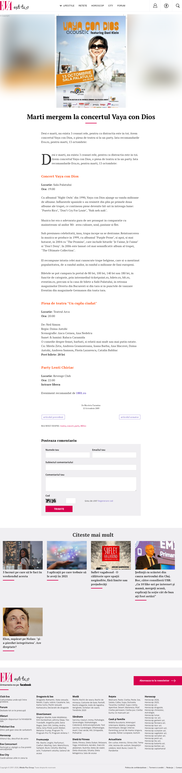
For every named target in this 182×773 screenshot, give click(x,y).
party (77, 425)
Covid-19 (132, 748)
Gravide (112, 732)
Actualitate (115, 739)
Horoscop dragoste (154, 707)
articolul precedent (53, 417)
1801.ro (81, 393)
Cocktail (121, 705)
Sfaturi (4, 716)
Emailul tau (98, 449)
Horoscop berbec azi (154, 746)
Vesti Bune (122, 748)
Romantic (50, 699)
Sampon (40, 747)
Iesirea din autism (122, 745)
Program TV (57, 730)
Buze (47, 747)
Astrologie (149, 712)
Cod (48, 495)
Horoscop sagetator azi (156, 733)
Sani (55, 745)
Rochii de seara (86, 699)
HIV (90, 730)
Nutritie (86, 747)
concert (70, 425)
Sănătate (78, 716)
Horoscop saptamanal (155, 748)
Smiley (55, 725)
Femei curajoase (124, 732)
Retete (83, 5)
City (110, 5)
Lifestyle (68, 5)
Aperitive (113, 707)
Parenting (113, 730)
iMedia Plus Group (26, 767)
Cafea (118, 702)
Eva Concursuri (8, 744)
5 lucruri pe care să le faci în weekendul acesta (22, 574)
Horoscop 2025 (152, 702)
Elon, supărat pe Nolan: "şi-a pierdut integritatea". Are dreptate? (22, 643)
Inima (91, 719)
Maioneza (129, 707)
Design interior (127, 727)
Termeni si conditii (156, 767)
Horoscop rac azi (153, 717)
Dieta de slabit (98, 747)
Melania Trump (43, 730)
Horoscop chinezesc (154, 710)
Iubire (52, 702)
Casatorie (60, 702)
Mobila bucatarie (117, 722)
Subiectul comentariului (59, 462)
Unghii (50, 742)
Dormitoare (114, 727)
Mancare (113, 699)
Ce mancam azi (122, 712)
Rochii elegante (80, 705)
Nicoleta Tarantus (92, 405)
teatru (63, 425)
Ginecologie (78, 722)
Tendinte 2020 (79, 710)
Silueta (90, 750)
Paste (120, 699)
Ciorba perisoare (117, 710)
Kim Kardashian (44, 719)
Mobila (122, 725)
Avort (75, 730)
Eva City (4, 754)
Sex (67, 702)
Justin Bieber (59, 727)
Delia (38, 727)
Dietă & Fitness (81, 739)
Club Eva (5, 696)
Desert (121, 707)
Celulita (54, 747)
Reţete (112, 696)
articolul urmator (130, 417)
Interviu (122, 742)
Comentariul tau (55, 474)
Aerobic (92, 745)
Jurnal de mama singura (130, 730)
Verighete (77, 707)
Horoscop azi (151, 705)
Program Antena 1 (60, 733)
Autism (136, 732)
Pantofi (101, 702)
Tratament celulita (50, 750)
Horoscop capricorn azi (156, 728)
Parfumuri (59, 742)
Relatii (39, 702)
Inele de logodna (96, 705)
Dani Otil (47, 725)
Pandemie (113, 750)
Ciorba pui (130, 710)
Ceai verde (83, 730)
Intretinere (83, 745)
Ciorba (127, 699)
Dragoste (40, 699)
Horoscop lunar (152, 715)
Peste (133, 699)
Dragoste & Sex (44, 696)
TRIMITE (59, 509)
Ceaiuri (83, 719)
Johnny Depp (58, 719)
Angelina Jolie (52, 722)
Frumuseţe (42, 739)
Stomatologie (90, 722)
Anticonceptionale (91, 725)
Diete (75, 742)
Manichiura (63, 745)
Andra (62, 725)
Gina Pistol (47, 727)
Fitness (81, 742)
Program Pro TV (43, 733)
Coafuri (39, 745)
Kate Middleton (59, 717)
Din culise (113, 742)
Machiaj (48, 745)
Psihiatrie (77, 732)
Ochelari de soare (90, 707)
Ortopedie (98, 730)
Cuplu (46, 702)
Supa (124, 702)
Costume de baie (89, 702)
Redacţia (169, 767)
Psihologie (99, 719)
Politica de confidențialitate (135, 767)
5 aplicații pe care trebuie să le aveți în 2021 (66, 574)
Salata (111, 702)
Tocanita (113, 705)
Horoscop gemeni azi (155, 720)
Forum (121, 5)
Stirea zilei (132, 742)
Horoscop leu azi (153, 740)
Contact (179, 767)
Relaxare (102, 742)
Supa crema (131, 705)
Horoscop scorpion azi (155, 730)
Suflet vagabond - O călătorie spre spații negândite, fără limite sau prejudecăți (109, 578)
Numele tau (52, 449)
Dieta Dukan (92, 742)
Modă (76, 696)
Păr (38, 742)
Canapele (130, 725)
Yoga (75, 745)
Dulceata (131, 702)
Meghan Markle (43, 717)
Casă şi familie (117, 719)
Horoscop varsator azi (155, 735)
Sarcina (76, 719)
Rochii (43, 742)
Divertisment (43, 714)
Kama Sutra (41, 705)
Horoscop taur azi (153, 725)
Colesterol (77, 725)
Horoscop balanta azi (155, 743)
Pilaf (137, 707)
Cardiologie (85, 727)
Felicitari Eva (7, 726)
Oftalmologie (98, 727)
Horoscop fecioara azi (155, 722)
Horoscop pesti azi (153, 738)
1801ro (83, 425)
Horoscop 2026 (152, 699)
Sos (138, 699)
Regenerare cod (105, 500)
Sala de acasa (90, 753)
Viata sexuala (62, 699)
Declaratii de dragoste (58, 707)
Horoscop (97, 5)
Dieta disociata (80, 750)
